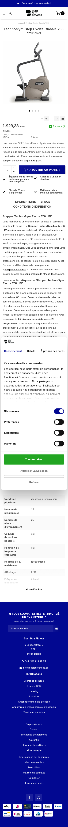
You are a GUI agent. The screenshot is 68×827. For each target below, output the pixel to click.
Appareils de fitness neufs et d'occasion (34, 706)
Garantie (34, 739)
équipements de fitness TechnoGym (44, 273)
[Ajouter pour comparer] (62, 118)
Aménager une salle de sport (34, 701)
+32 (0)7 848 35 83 (35, 660)
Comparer (34, 777)
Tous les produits (34, 783)
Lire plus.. (36, 160)
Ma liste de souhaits (34, 772)
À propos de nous (34, 680)
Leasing (34, 691)
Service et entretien (34, 712)
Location (34, 696)
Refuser (34, 482)
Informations (25, 201)
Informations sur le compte (34, 757)
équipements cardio (15, 269)
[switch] (59, 422)
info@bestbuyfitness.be (35, 667)
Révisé (34, 137)
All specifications (34, 589)
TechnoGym (34, 33)
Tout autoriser (34, 459)
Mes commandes (34, 762)
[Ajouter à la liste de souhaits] (56, 118)
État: (7, 137)
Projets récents (34, 724)
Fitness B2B (34, 686)
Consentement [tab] (13, 350)
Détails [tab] (31, 350)
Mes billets (34, 767)
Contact (34, 729)
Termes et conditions (34, 745)
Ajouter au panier (44, 169)
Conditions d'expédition (32, 206)
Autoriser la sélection (34, 470)
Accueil (21, 23)
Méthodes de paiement (34, 734)
